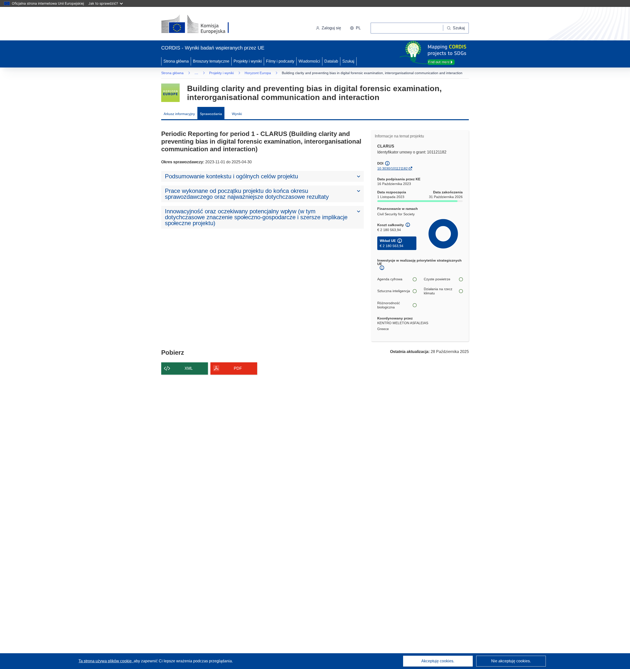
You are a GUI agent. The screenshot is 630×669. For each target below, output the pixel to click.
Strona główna (176, 61)
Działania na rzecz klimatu (438, 291)
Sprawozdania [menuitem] (211, 114)
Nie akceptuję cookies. (511, 661)
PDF (238, 368)
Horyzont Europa (258, 73)
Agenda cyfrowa (389, 279)
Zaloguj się (331, 28)
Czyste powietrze (437, 279)
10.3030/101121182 (392, 168)
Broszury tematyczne (211, 61)
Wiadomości (309, 61)
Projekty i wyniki (248, 61)
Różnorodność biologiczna (388, 305)
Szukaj (348, 61)
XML (189, 368)
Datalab (331, 61)
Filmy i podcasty (280, 61)
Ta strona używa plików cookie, (106, 661)
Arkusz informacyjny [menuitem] (179, 114)
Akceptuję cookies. (437, 661)
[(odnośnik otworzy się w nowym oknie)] (201, 24)
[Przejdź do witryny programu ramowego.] (170, 93)
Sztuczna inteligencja (393, 291)
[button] (355, 28)
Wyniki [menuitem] (237, 114)
